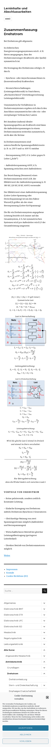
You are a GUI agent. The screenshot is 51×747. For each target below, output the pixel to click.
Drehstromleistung (18, 679)
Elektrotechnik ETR (13, 615)
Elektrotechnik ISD (13, 626)
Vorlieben (25, 741)
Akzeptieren (25, 728)
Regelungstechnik (13, 638)
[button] (47, 697)
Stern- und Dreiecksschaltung (23, 685)
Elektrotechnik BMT (13, 609)
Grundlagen (13, 668)
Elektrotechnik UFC (13, 621)
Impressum (11, 569)
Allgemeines (10, 603)
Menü (7, 19)
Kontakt (10, 573)
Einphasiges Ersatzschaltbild (22, 691)
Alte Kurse (9, 650)
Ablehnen (25, 734)
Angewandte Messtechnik (18, 656)
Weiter (7, 555)
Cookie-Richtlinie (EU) (17, 576)
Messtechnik (10, 632)
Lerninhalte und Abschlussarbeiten (17, 10)
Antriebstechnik (14, 662)
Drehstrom (12, 673)
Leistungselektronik (13, 644)
